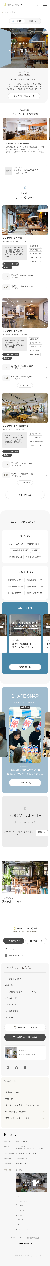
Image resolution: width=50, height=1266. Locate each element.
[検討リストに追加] (44, 232)
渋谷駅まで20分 (36, 580)
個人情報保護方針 (33, 1238)
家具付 (36, 550)
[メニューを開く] (44, 5)
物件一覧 (9, 985)
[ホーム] (3, 12)
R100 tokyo (19, 1205)
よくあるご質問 (11, 1011)
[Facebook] (25, 1067)
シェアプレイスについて (24, 96)
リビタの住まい (21, 1201)
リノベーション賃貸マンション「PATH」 (22, 1105)
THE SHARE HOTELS (23, 1230)
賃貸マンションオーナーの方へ (18, 1118)
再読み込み (42, 833)
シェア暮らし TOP (13, 979)
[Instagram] (16, 1067)
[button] (23, 325)
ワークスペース (16, 544)
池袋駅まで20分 (16, 593)
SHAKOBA (19, 1219)
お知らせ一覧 (11, 998)
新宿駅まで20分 (16, 587)
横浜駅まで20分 (36, 593)
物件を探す (15, 940)
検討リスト (38, 940)
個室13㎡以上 (17, 557)
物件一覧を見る (25, 495)
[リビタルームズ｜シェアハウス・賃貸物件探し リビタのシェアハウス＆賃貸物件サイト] (25, 930)
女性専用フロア (34, 544)
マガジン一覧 (25, 782)
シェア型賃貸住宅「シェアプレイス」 (21, 991)
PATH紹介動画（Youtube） (16, 1111)
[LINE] (8, 1067)
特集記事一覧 (25, 667)
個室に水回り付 (34, 557)
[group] (25, 136)
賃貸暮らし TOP (12, 1092)
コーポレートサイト (17, 1238)
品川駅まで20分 (36, 587)
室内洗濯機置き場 (20, 550)
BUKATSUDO (20, 1215)
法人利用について (12, 1017)
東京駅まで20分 (16, 580)
